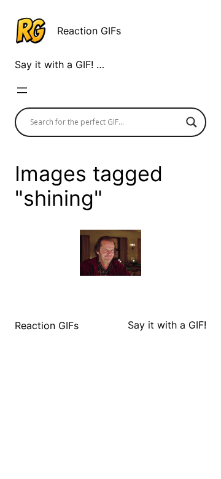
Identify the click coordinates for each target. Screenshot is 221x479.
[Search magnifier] (191, 122)
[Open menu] (22, 90)
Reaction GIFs (89, 31)
